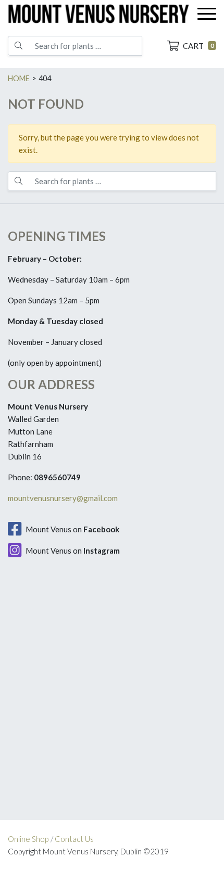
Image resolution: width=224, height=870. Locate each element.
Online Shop (28, 838)
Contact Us (74, 838)
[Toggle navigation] (206, 14)
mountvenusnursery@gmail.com (63, 498)
